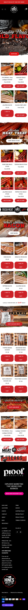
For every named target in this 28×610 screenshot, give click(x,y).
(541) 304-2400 (5, 547)
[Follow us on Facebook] (17, 532)
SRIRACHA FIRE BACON (21, 257)
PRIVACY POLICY (20, 517)
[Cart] (25, 9)
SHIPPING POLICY (20, 511)
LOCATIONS (5, 508)
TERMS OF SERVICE (20, 520)
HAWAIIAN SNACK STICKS (20, 78)
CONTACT (4, 514)
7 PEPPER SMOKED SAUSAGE (7, 349)
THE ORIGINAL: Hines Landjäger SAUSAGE (7, 78)
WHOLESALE (5, 523)
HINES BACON (7, 257)
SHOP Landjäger (14, 407)
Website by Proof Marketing (16, 592)
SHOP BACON (14, 233)
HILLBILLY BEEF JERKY (20, 105)
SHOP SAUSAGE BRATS (14, 324)
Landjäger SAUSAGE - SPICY (20, 432)
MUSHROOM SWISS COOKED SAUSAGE (21, 349)
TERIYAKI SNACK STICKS (20, 164)
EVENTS (4, 511)
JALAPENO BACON (7, 105)
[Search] (5, 9)
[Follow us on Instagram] (20, 532)
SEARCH (18, 508)
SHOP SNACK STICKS (14, 140)
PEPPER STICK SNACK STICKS (20, 193)
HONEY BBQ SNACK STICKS (7, 165)
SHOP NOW (14, 54)
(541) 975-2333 (5, 537)
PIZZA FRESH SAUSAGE (21, 379)
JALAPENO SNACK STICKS (7, 193)
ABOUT (3, 517)
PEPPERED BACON (7, 286)
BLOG (3, 520)
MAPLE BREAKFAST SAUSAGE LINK (7, 380)
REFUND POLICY (20, 514)
